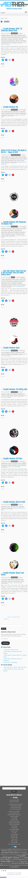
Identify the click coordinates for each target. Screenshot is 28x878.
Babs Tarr (8, 35)
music (1, 863)
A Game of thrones (12, 849)
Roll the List (13, 837)
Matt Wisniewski (5, 284)
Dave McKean (13, 506)
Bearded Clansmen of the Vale (13, 814)
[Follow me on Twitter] (3, 13)
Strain (3, 162)
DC (2, 230)
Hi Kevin (11, 859)
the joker (15, 395)
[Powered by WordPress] (20, 872)
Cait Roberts (7, 44)
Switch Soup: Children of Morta (11, 649)
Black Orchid (4, 506)
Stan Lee (22, 160)
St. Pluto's (13, 839)
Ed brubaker (7, 352)
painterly (10, 284)
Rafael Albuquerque (14, 354)
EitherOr (13, 826)
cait (23, 350)
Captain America (4, 463)
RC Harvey (3, 286)
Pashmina (3, 235)
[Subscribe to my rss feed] (1, 13)
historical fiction (17, 581)
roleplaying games (23, 113)
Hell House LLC (13, 158)
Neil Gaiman (10, 508)
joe (27, 859)
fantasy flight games (13, 856)
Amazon (12, 156)
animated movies (10, 393)
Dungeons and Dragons (8, 111)
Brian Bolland (19, 393)
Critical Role (4, 36)
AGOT (18, 849)
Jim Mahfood (19, 282)
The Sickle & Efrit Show (15, 154)
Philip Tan (14, 284)
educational (16, 280)
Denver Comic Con (18, 230)
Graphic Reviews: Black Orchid (14, 502)
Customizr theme (17, 874)
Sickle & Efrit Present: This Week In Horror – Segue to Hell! (13, 151)
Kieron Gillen (7, 113)
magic (19, 861)
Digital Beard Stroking (13, 822)
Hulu (21, 158)
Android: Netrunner (24, 849)
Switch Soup (13, 840)
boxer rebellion (4, 579)
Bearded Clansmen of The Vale (15, 804)
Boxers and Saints (11, 579)
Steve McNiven (4, 466)
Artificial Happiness (13, 813)
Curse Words (23, 228)
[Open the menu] (26, 12)
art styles (3, 279)
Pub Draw (17, 40)
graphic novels (24, 36)
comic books (15, 463)
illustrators (10, 38)
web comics (20, 42)
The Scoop (13, 842)
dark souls (6, 854)
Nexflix (3, 160)
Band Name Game (6, 850)
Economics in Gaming (13, 824)
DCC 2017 (3, 280)
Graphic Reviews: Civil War (12, 458)
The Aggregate (12, 235)
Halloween (22, 858)
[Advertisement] (14, 686)
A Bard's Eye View (13, 800)
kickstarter (21, 38)
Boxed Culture (13, 816)
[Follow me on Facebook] (4, 13)
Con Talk (12, 277)
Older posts (5, 619)
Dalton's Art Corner (13, 821)
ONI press (13, 233)
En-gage (13, 827)
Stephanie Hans (4, 115)
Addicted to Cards (13, 801)
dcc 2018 (5, 230)
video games (15, 867)
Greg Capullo (16, 232)
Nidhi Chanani (7, 233)
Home (2, 18)
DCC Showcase (11, 230)
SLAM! (7, 235)
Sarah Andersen (23, 40)
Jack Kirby (3, 354)
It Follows (25, 158)
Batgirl (12, 35)
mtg (26, 861)
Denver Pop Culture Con (16, 36)
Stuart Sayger (8, 286)
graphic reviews (4, 38)
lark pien (22, 581)
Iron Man (9, 464)
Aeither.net (12, 873)
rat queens (17, 113)
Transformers (14, 42)
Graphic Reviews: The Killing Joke (15, 389)
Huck (23, 352)
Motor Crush (4, 40)
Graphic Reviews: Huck (11, 348)
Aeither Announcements (13, 811)
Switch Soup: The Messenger (10, 662)
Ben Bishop (20, 35)
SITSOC (22, 863)
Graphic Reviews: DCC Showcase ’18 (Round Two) (13, 223)
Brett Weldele (8, 279)
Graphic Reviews (14, 33)
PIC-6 (13, 832)
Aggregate (3, 35)
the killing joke (20, 395)
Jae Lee (9, 282)
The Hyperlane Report (14, 805)
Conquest (2, 854)
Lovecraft (16, 861)
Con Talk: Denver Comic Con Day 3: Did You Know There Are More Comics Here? (13, 273)
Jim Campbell (13, 282)
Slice (15, 160)
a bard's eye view (4, 849)
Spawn (18, 160)
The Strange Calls (13, 162)
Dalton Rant (13, 819)
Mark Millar (8, 354)
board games (5, 852)
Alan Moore (4, 393)
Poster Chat (13, 834)
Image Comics (15, 38)
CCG (21, 852)
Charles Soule (9, 228)
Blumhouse (24, 156)
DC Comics (9, 36)
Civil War (9, 463)
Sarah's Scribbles (4, 42)
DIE (2, 111)
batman (15, 35)
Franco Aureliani (22, 280)
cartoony (13, 279)
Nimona (12, 113)
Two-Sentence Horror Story (13, 844)
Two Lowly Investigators (14, 809)
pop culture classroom (11, 40)
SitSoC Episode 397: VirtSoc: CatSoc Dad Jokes (15, 667)
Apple (16, 156)
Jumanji (3, 113)
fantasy (7, 856)
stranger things (10, 115)
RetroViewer (13, 836)
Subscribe (5, 643)
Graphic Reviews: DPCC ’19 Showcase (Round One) (11, 30)
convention (18, 228)
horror (18, 158)
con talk (21, 279)
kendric (3, 861)
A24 (9, 156)
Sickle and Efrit (10, 160)
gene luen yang (4, 581)
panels (23, 233)
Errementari (7, 158)
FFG (18, 856)
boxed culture (13, 852)
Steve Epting (23, 464)
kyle (9, 861)
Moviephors (13, 831)
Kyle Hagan (4, 164)
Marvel (3, 233)
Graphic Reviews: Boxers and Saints (12, 574)
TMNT (10, 42)
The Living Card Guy (14, 807)
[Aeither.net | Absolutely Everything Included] (14, 4)
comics (24, 35)
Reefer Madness (4, 582)
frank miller (12, 352)
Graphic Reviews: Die (10, 107)
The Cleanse (7, 162)
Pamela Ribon (18, 233)
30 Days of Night (5, 156)
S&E (6, 160)
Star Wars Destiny (8, 865)
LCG (12, 861)
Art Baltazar (22, 277)
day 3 (24, 279)
